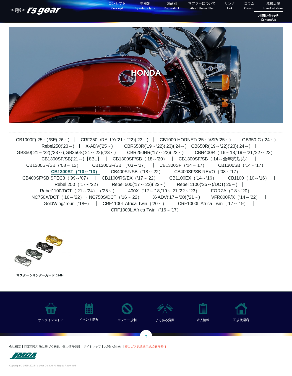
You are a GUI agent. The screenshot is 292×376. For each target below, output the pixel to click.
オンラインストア (51, 320)
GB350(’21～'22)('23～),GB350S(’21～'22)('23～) (66, 152)
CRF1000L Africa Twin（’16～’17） (146, 209)
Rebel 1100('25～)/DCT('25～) (207, 184)
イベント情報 (89, 319)
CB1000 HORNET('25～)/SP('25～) (195, 139)
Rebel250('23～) (58, 146)
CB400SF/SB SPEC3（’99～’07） (56, 177)
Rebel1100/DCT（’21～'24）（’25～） (78, 190)
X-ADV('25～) (99, 146)
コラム (249, 5)
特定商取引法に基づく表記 (42, 346)
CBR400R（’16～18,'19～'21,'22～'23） (235, 152)
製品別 (171, 5)
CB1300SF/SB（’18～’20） (140, 158)
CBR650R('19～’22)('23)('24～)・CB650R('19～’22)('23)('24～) (187, 146)
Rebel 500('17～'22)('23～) (139, 184)
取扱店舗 (273, 5)
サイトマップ (92, 346)
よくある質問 (165, 320)
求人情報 (203, 320)
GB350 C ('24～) (259, 139)
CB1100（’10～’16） (248, 177)
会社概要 (15, 346)
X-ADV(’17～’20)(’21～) (176, 197)
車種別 (145, 5)
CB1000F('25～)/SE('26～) (43, 139)
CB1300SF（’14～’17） (183, 165)
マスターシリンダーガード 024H (39, 275)
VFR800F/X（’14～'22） (235, 197)
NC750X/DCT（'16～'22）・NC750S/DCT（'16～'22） (86, 197)
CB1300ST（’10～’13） (75, 171)
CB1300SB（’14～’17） (242, 165)
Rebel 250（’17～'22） (78, 184)
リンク (230, 5)
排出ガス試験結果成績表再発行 (145, 346)
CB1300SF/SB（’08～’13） (53, 165)
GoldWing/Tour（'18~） (67, 203)
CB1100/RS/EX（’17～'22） (130, 177)
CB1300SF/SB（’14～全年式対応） (214, 158)
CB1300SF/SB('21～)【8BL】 (72, 158)
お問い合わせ (268, 17)
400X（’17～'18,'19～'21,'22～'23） (164, 190)
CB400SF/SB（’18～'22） (137, 171)
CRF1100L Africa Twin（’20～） (135, 203)
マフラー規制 (127, 320)
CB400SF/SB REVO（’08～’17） (207, 171)
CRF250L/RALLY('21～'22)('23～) (115, 139)
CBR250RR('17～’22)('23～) (155, 152)
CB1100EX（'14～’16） (193, 177)
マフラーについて (202, 5)
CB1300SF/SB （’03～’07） (120, 165)
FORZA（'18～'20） (231, 190)
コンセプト (117, 5)
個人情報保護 (71, 346)
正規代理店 (241, 320)
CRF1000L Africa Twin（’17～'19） (213, 203)
